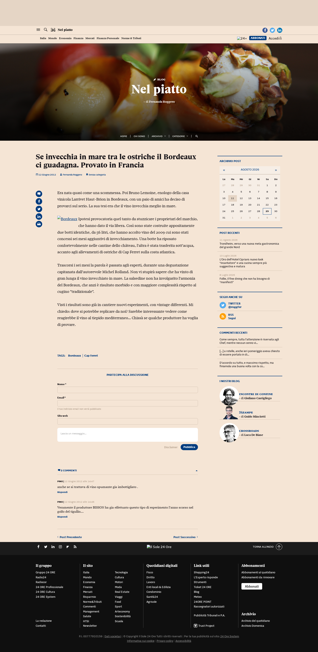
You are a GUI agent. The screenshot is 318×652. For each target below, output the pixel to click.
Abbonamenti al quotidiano (258, 572)
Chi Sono (139, 136)
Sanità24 (152, 597)
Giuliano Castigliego (258, 398)
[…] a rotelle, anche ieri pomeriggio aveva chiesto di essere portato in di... (250, 352)
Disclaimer (171, 447)
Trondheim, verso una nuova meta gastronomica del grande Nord (249, 245)
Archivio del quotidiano (255, 621)
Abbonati (258, 38)
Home (123, 136)
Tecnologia (121, 572)
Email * (61, 397)
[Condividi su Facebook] (39, 201)
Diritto (150, 577)
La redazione (44, 621)
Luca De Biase (253, 435)
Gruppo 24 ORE (45, 572)
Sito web (62, 415)
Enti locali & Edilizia (158, 587)
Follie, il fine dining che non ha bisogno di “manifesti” (245, 280)
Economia (65, 38)
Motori (119, 582)
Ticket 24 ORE (203, 587)
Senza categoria (97, 174)
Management (91, 611)
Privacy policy (165, 641)
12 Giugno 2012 (47, 174)
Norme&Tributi (92, 602)
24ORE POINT (202, 602)
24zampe (246, 412)
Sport (118, 606)
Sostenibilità (123, 616)
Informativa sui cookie (140, 641)
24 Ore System (229, 636)
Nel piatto (65, 30)
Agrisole (151, 602)
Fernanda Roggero (162, 102)
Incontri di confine (256, 394)
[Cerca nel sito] (45, 30)
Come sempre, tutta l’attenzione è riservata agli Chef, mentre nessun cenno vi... (249, 341)
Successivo (185, 537)
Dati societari (112, 636)
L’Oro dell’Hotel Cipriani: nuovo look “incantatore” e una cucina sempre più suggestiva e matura (243, 263)
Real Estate (122, 592)
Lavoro (150, 582)
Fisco (149, 572)
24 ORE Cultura (45, 592)
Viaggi (118, 597)
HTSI (86, 621)
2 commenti (68, 470)
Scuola (119, 621)
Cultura (119, 577)
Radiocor (41, 582)
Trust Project (206, 626)
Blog (160, 79)
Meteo (198, 597)
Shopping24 (201, 572)
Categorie (178, 136)
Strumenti (200, 582)
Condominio (153, 592)
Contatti (41, 626)
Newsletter (90, 626)
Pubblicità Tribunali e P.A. (209, 615)
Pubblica (189, 447)
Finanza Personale (108, 38)
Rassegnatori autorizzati (209, 606)
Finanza (78, 38)
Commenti (89, 606)
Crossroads (249, 431)
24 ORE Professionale (49, 587)
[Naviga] (38, 30)
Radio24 (41, 577)
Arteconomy (122, 611)
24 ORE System (45, 597)
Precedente (71, 537)
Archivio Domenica (252, 626)
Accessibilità (183, 641)
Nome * (61, 384)
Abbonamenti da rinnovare (258, 577)
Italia (43, 38)
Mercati (90, 38)
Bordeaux (74, 355)
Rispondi (62, 492)
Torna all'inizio (263, 546)
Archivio (157, 136)
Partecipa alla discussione (128, 375)
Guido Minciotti (254, 416)
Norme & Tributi (131, 38)
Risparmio (89, 597)
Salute (87, 616)
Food (118, 602)
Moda (118, 587)
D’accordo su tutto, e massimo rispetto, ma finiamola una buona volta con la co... (247, 364)
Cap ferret (91, 355)
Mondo (52, 38)
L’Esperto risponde (206, 577)
